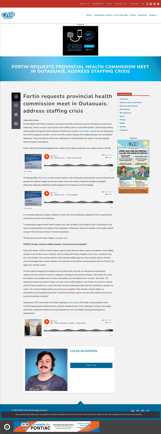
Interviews (124, 99)
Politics (123, 120)
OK (144, 414)
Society (123, 127)
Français (134, 4)
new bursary (74, 303)
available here (61, 238)
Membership (97, 4)
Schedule (142, 15)
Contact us (120, 4)
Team (109, 4)
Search (153, 15)
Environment (125, 109)
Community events (103, 15)
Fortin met (46, 178)
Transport (124, 130)
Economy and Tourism (129, 106)
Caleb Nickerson (83, 351)
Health (122, 123)
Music (122, 116)
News (89, 15)
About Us (84, 4)
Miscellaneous (125, 113)
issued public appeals (87, 131)
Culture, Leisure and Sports (131, 102)
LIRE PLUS (91, 365)
